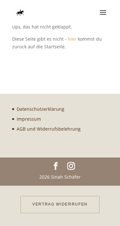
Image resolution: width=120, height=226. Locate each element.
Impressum (29, 119)
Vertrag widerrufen (60, 204)
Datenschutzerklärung (40, 109)
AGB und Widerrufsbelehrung (49, 129)
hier (72, 39)
